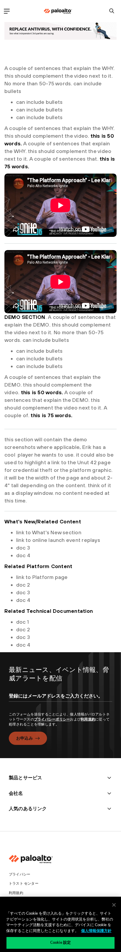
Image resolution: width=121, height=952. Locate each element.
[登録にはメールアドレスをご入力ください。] (60, 701)
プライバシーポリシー (52, 719)
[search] (111, 11)
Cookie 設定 (60, 943)
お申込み (24, 738)
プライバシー (19, 874)
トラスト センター (23, 883)
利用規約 (88, 719)
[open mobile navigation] (6, 11)
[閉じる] (113, 904)
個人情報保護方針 (96, 931)
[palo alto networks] (57, 11)
